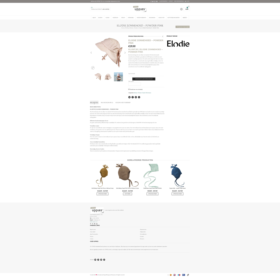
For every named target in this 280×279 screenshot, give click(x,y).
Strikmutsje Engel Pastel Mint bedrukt (153, 188)
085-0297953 (106, 9)
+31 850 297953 (95, 218)
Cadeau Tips (161, 17)
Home (122, 28)
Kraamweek (152, 17)
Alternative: (131, 81)
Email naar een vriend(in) (136, 89)
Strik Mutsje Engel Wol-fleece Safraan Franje (103, 188)
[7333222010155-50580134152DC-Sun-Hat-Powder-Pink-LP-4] (118, 77)
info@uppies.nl (96, 220)
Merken (185, 17)
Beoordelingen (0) (107, 102)
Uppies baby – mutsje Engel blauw (177, 188)
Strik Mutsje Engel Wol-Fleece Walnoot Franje (127, 188)
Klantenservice (163, 1)
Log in (187, 1)
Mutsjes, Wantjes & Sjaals (136, 28)
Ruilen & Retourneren (123, 102)
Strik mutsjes (148, 92)
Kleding (100, 17)
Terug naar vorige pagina (183, 26)
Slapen (107, 17)
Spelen (123, 17)
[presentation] (91, 53)
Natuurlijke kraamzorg (173, 17)
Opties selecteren (102, 193)
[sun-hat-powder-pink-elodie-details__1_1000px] (108, 53)
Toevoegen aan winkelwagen (144, 79)
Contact (171, 1)
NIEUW (94, 17)
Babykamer (130, 17)
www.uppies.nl (93, 221)
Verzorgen (115, 17)
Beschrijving (94, 102)
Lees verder (127, 193)
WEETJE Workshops (141, 17)
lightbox (92, 67)
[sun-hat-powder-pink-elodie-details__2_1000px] (108, 77)
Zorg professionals (179, 1)
